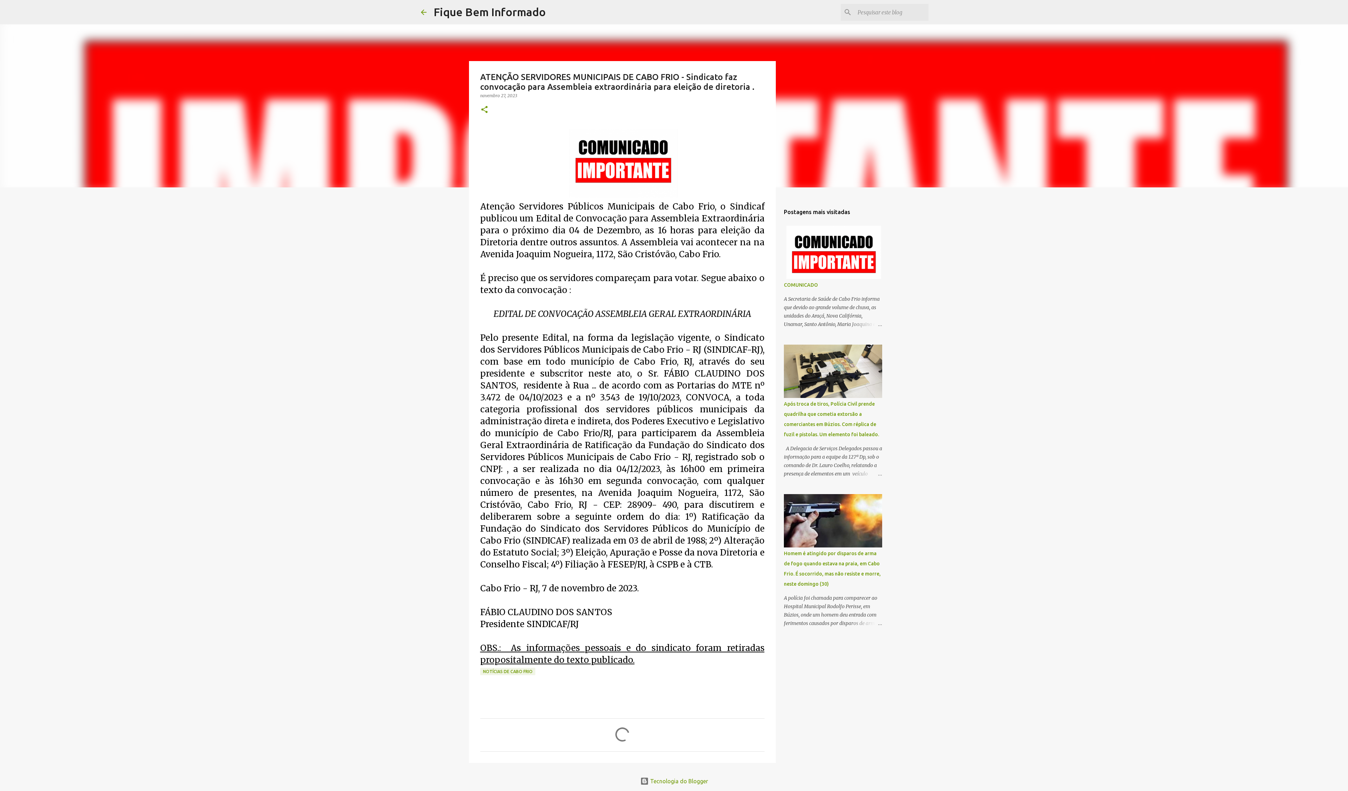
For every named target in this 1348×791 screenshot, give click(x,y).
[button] (484, 110)
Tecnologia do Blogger (678, 781)
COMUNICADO (801, 285)
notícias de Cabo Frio (508, 671)
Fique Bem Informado (490, 12)
